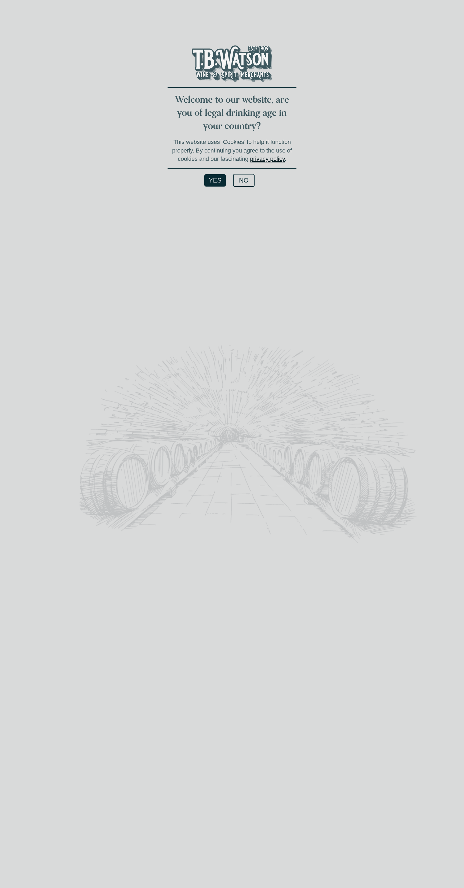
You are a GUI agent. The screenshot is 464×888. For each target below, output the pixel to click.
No (244, 180)
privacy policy (267, 158)
